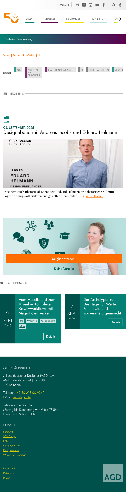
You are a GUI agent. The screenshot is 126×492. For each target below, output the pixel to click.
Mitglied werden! (64, 258)
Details (52, 337)
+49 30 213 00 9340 (29, 392)
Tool (23, 326)
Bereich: (7, 72)
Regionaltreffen (99, 70)
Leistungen (73, 19)
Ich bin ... (98, 19)
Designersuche (11, 450)
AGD (29, 19)
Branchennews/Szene (61, 70)
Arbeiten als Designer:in (35, 72)
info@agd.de (22, 397)
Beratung (8, 432)
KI (82, 70)
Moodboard (48, 321)
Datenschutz (9, 473)
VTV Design (9, 436)
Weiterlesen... (94, 196)
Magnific (32, 321)
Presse (6, 478)
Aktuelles (49, 19)
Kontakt (63, 5)
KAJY (5, 441)
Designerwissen (11, 445)
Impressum (9, 468)
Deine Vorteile (64, 268)
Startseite (10, 39)
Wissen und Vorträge (14, 455)
